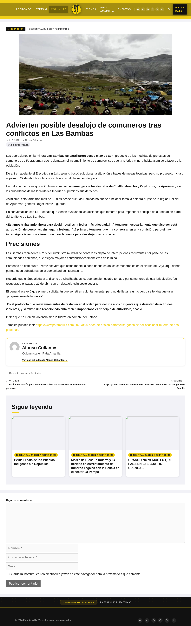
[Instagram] (153, 9)
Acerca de (24, 9)
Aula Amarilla (107, 9)
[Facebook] (148, 9)
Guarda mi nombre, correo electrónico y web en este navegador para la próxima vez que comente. (75, 574)
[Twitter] (157, 9)
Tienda (91, 9)
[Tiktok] (162, 9)
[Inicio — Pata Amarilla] (76, 9)
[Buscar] (169, 9)
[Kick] (143, 9)
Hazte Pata (179, 9)
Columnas (58, 9)
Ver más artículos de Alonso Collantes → (45, 360)
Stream (41, 9)
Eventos (124, 9)
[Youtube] (138, 9)
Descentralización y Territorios (49, 29)
